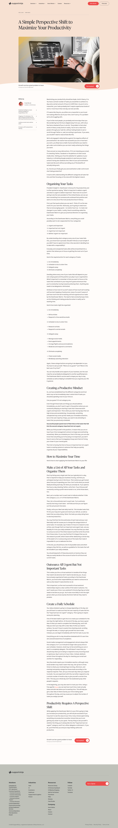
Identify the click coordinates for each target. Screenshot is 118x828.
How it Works (51, 807)
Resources (66, 3)
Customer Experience (14, 791)
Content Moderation (14, 803)
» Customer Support (14, 796)
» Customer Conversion (14, 793)
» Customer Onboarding (15, 794)
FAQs (49, 796)
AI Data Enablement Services (14, 808)
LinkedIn (70, 785)
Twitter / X (70, 790)
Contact (50, 814)
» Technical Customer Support (14, 799)
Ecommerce (31, 790)
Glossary (50, 799)
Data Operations (13, 813)
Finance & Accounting (14, 805)
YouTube (70, 788)
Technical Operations (14, 811)
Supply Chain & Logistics (34, 794)
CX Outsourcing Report (54, 788)
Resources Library (52, 785)
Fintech (30, 796)
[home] (16, 3)
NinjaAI (11, 815)
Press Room (51, 794)
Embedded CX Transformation (13, 786)
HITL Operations (13, 789)
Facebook (70, 792)
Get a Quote (93, 3)
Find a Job (104, 3)
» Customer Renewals (14, 801)
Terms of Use (105, 824)
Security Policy (97, 824)
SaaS (29, 785)
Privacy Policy (88, 824)
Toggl (56, 687)
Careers (50, 812)
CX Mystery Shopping (53, 790)
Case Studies (51, 801)
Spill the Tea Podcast (53, 792)
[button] (33, 3)
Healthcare (31, 792)
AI (29, 788)
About (49, 809)
